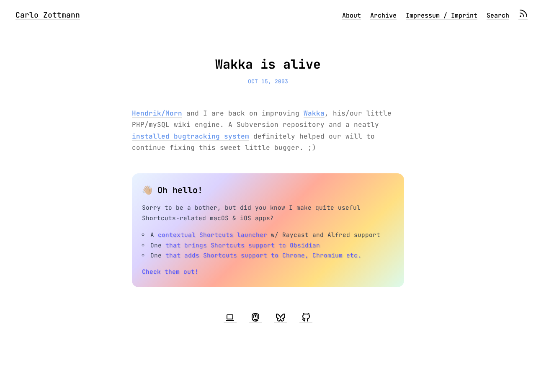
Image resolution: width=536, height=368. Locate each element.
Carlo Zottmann (47, 15)
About (351, 15)
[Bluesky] (280, 317)
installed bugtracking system (190, 136)
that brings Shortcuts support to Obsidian (242, 245)
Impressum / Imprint (441, 15)
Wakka (314, 113)
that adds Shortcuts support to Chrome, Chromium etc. (263, 255)
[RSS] (523, 15)
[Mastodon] (255, 317)
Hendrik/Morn (157, 113)
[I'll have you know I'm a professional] (230, 317)
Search (498, 15)
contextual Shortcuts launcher (212, 235)
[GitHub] (305, 317)
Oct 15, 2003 (268, 81)
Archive (383, 15)
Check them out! (170, 271)
